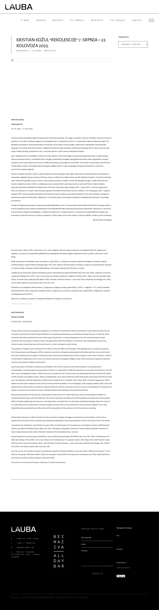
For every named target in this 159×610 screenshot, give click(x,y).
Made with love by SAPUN (72, 597)
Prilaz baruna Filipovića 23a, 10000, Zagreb (26, 554)
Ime (118, 535)
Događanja (22, 51)
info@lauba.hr (25, 547)
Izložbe (36, 51)
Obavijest (50, 51)
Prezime (120, 549)
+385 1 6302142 (26, 543)
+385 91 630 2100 (27, 538)
